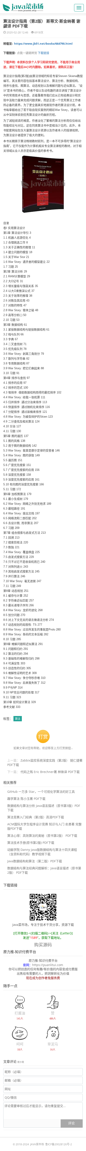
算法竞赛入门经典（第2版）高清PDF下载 (35, 817)
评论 (71, 1123)
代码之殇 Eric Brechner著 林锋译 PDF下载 (50, 772)
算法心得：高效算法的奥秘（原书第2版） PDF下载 (42, 835)
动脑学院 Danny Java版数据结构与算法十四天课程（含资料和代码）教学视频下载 (42, 852)
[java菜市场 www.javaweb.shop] (22, 5)
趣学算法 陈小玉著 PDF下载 (26, 799)
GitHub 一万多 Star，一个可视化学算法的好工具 (41, 791)
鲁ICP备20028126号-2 (58, 1144)
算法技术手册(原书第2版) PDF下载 (30, 842)
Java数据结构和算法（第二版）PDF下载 (34, 861)
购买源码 (43, 945)
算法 (17, 719)
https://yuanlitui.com (47, 965)
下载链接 (43, 53)
